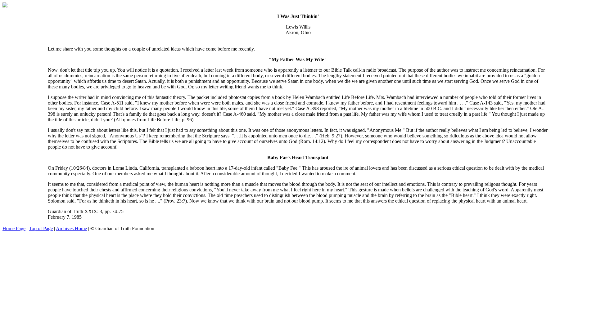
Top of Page (41, 228)
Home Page (13, 228)
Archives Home (71, 228)
